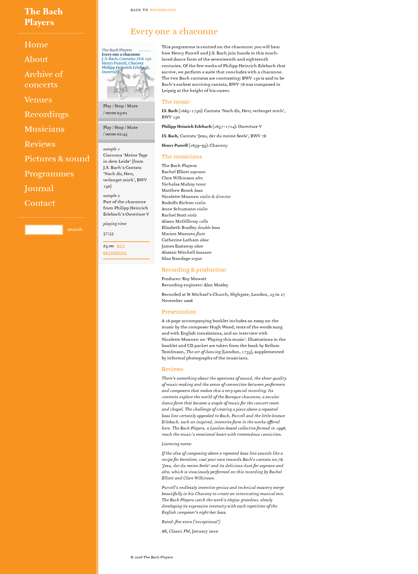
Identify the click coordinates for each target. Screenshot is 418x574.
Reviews (40, 144)
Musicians (44, 129)
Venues (38, 100)
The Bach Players (43, 17)
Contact (39, 203)
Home (36, 45)
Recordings (46, 115)
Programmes (49, 174)
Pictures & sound (57, 159)
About (36, 59)
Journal (39, 189)
